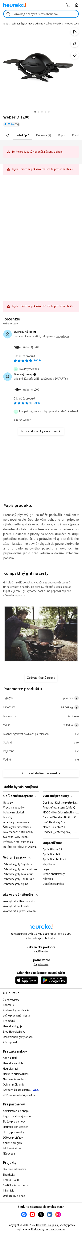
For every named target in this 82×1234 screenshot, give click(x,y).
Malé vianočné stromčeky (18, 832)
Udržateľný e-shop (14, 1196)
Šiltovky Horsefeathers (17, 827)
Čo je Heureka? (12, 1000)
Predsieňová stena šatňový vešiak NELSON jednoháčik (61, 808)
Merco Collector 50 (54, 827)
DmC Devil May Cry (54, 822)
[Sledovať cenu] (75, 43)
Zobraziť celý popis (41, 678)
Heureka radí (10, 1069)
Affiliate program (13, 1143)
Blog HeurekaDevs (14, 1032)
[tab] (22, 135)
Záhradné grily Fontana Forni (20, 869)
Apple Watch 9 (51, 854)
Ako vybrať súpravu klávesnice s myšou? (21, 911)
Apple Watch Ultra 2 (54, 859)
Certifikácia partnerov (16, 1185)
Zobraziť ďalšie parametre (41, 773)
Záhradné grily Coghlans (17, 864)
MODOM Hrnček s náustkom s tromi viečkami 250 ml (61, 812)
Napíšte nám (41, 952)
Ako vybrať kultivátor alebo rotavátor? (21, 901)
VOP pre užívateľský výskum (19, 1095)
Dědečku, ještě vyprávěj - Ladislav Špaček (61, 832)
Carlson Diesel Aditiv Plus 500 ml (61, 817)
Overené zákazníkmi (15, 1169)
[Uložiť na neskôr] (75, 55)
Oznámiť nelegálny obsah (18, 1037)
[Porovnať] (75, 32)
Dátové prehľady (13, 1138)
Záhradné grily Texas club (18, 874)
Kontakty (8, 1005)
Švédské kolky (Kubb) (16, 837)
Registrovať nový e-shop (17, 1116)
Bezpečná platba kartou (17, 1090)
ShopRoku (9, 1175)
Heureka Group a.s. (47, 1225)
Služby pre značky (13, 1132)
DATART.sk (61, 379)
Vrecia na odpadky (14, 808)
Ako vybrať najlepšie (18, 895)
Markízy (7, 817)
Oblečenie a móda (53, 884)
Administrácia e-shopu (16, 1111)
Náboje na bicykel (13, 812)
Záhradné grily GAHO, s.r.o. (19, 879)
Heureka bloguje (12, 1026)
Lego (46, 869)
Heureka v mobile (13, 1063)
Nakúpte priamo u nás (16, 1074)
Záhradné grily (53, 23)
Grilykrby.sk (62, 336)
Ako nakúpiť (10, 1058)
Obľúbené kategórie (18, 796)
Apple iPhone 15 (52, 850)
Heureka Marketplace (15, 1127)
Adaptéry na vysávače (16, 822)
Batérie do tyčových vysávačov (21, 847)
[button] (22, 135)
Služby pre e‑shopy (14, 1122)
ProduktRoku (11, 1180)
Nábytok (48, 879)
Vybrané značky (14, 857)
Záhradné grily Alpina (15, 884)
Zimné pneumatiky (54, 874)
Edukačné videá (12, 1148)
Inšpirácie (8, 1191)
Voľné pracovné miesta (16, 1016)
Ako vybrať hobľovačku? (17, 906)
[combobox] (41, 14)
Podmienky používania (16, 1010)
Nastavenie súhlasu (14, 1079)
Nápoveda (9, 1154)
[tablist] (41, 135)
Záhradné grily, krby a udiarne (27, 23)
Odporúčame (52, 843)
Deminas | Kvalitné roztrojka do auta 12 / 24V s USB (61, 803)
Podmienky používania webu (48, 1230)
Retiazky (8, 803)
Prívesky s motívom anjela (18, 842)
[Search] (8, 135)
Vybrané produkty (56, 796)
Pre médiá (9, 1021)
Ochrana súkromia (13, 1085)
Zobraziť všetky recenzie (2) (41, 431)
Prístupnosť (10, 1042)
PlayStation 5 (50, 864)
